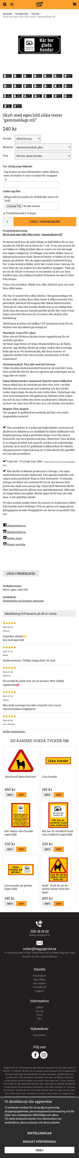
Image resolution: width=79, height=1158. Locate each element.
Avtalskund (39, 987)
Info (10, 794)
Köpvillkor (39, 979)
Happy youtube (16, 544)
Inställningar (39, 1133)
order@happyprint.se (39, 948)
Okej (39, 1150)
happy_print (14, 538)
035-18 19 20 (39, 931)
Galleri (39, 1007)
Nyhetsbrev (39, 1035)
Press (39, 1014)
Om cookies (39, 983)
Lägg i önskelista (20, 573)
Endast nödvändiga (39, 1141)
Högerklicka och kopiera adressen (23, 600)
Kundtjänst (39, 975)
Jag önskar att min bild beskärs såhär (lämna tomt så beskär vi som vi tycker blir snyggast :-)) (31, 175)
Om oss (39, 1011)
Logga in (39, 990)
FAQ (39, 1018)
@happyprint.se (16, 525)
